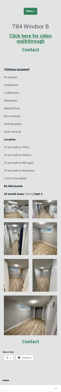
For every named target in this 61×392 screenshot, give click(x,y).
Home (6, 380)
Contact (30, 50)
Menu (31, 11)
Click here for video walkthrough (30, 38)
